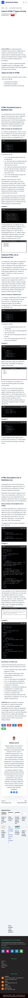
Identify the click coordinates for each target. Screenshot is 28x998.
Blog (2, 962)
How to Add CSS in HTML (17, 832)
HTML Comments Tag (10, 818)
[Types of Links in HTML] (24, 813)
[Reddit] (20, 725)
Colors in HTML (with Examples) (3, 820)
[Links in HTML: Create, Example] (24, 827)
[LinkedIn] (14, 725)
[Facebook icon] (11, 792)
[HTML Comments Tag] (10, 813)
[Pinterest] (9, 725)
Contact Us (3, 964)
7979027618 (7, 986)
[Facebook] (3, 725)
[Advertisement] (14, 32)
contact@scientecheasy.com (11, 982)
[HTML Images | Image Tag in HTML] (3, 827)
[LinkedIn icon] (14, 792)
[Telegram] (16, 951)
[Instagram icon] (17, 792)
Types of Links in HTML (24, 818)
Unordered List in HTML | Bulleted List (17, 820)
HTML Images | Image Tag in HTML (3, 834)
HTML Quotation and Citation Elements (10, 929)
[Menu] (23, 2)
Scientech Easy (12, 2)
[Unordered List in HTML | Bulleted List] (17, 813)
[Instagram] (7, 951)
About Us (3, 961)
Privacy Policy (4, 965)
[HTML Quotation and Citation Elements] (10, 875)
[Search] (26, 2)
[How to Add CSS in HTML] (17, 827)
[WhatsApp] (3, 728)
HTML (13, 15)
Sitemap (3, 967)
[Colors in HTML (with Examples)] (3, 813)
